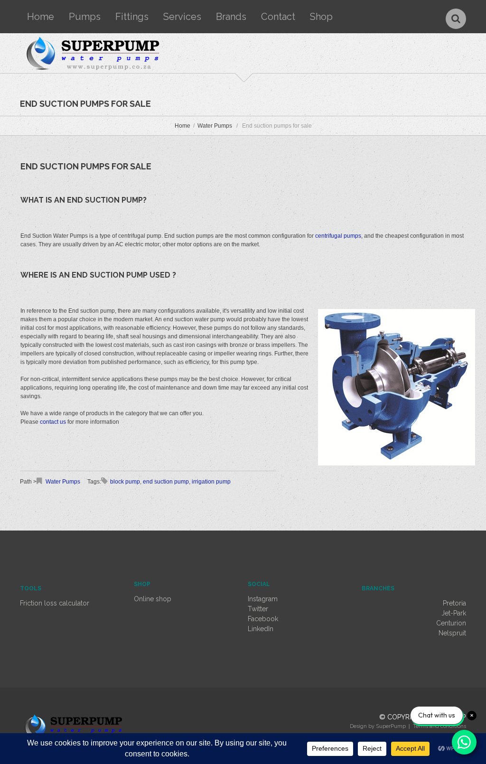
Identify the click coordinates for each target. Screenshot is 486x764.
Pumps (85, 16)
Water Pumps (214, 125)
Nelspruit (452, 633)
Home (40, 16)
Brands (231, 16)
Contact (278, 16)
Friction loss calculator (54, 603)
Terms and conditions (439, 726)
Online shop (152, 599)
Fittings (132, 16)
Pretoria (454, 603)
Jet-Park (453, 613)
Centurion (451, 623)
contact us (53, 422)
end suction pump (166, 481)
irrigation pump (211, 481)
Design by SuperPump (378, 726)
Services (182, 16)
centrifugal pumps (338, 236)
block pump (125, 481)
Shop (321, 16)
